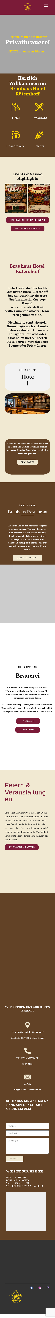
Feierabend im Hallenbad (27, 220)
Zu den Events (27, 730)
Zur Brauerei (28, 721)
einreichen (14, 1158)
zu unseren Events (27, 228)
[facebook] (31, 1287)
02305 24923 (27, 1064)
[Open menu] (45, 6)
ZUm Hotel (27, 462)
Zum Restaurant (27, 558)
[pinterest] (48, 1287)
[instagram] (39, 1287)
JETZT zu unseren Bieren (26, 51)
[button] (8, 198)
